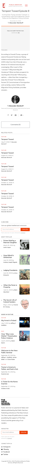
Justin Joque (7, 247)
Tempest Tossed (7, 139)
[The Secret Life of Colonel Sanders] (24, 304)
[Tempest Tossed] (24, 141)
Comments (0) (15, 124)
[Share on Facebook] (8, 115)
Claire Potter (11, 359)
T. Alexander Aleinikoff (15, 23)
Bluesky (6, 449)
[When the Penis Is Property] (24, 289)
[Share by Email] (15, 115)
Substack (23, 232)
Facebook (6, 452)
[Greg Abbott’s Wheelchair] (24, 260)
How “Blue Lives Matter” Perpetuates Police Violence (9, 336)
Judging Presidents (10, 270)
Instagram (6, 447)
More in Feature (7, 314)
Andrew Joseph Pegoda (10, 262)
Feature (3, 136)
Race (2, 331)
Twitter (5, 454)
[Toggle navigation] (26, 5)
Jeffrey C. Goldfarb (6, 357)
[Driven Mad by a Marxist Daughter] (24, 245)
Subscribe (25, 229)
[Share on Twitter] (11, 115)
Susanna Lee (5, 374)
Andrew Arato (5, 388)
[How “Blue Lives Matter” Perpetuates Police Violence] (24, 336)
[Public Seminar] (4, 5)
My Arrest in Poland (8, 320)
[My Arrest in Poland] (24, 322)
